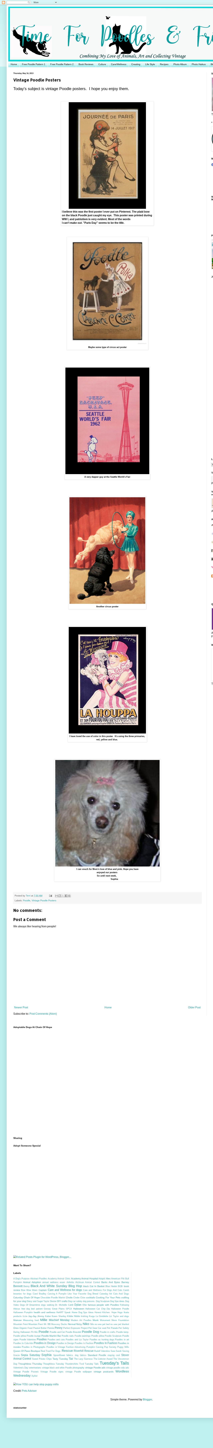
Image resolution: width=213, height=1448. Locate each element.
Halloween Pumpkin (23, 1312)
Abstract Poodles (38, 1278)
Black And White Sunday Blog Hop (56, 1286)
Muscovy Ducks (59, 1324)
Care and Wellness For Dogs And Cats (102, 1290)
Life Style (150, 64)
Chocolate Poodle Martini (53, 1297)
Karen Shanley (59, 1316)
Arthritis (70, 1282)
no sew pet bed (102, 1324)
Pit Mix (34, 1332)
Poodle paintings (83, 1336)
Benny (26, 1286)
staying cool (113, 1355)
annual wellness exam (53, 1282)
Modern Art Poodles (81, 1320)
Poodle (26, 900)
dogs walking (47, 1305)
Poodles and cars (56, 1339)
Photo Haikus (199, 64)
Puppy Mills (123, 1347)
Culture (102, 64)
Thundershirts (71, 1364)
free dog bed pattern (32, 1308)
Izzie (25, 1316)
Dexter (53, 1301)
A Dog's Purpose (21, 1278)
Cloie (82, 1297)
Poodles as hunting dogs (102, 1339)
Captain (43, 1290)
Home (14, 64)
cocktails (90, 1297)
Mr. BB (47, 1324)
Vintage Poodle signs (51, 1371)
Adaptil (102, 1278)
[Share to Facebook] (66, 895)
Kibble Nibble (73, 1316)
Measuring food (31, 1320)
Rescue (67, 1350)
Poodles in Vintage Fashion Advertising (66, 1347)
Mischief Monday (59, 1320)
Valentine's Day (20, 1367)
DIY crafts (62, 1301)
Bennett (17, 1286)
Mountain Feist (20, 1324)
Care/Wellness (118, 64)
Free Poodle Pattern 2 (62, 64)
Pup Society (110, 1347)
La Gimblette (102, 1316)
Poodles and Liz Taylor (77, 1339)
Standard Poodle (97, 1355)
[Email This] (56, 895)
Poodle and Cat (57, 1332)
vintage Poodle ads (95, 1367)
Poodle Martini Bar (51, 1335)
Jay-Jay (32, 1316)
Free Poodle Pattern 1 (33, 64)
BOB (120, 1286)
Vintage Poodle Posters (44, 900)
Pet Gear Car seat (97, 1328)
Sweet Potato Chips (42, 1359)
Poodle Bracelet (73, 1332)
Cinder (76, 1297)
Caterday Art (106, 1294)
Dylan (77, 1304)
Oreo (16, 1328)
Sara (113, 1351)
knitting (84, 1316)
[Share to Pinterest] (69, 895)
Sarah (118, 1351)
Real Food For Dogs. (51, 1351)
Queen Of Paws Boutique (26, 1351)
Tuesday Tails (92, 1364)
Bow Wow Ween (29, 1290)
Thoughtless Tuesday (53, 1364)
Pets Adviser (29, 1390)
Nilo (92, 1324)
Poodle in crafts (107, 1332)
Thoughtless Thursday (30, 1363)
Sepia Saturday (30, 1355)
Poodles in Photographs (33, 1347)
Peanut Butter (40, 1328)
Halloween (78, 1308)
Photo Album (180, 64)
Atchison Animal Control (87, 1282)
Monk (96, 1320)
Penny (58, 1327)
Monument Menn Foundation (114, 1320)
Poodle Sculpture (113, 1336)
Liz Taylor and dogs (119, 1316)
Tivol (81, 1364)
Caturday (18, 1297)
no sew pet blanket (119, 1324)
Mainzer (17, 1320)
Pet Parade (112, 1328)
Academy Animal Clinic (59, 1278)
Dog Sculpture (102, 1301)
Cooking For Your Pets (108, 1297)
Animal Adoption (32, 1282)
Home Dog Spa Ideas (83, 1312)
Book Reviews (86, 64)
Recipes (164, 64)
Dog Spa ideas (117, 1301)
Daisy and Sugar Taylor (38, 1301)
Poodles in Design (45, 1343)
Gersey (47, 1308)
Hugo (119, 1312)
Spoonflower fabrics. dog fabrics (69, 1355)
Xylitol (34, 1376)
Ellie (85, 1305)
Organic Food (26, 1328)
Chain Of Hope (32, 1297)
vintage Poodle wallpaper (78, 1371)
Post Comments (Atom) (43, 1013)
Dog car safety (75, 1301)
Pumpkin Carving (94, 1347)
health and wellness (44, 1312)
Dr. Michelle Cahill (64, 1305)
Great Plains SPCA (62, 1308)
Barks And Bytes (110, 1282)
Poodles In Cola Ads (23, 1343)
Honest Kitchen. (102, 1312)
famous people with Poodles (103, 1304)
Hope (113, 1312)
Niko (86, 1324)
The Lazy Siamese (83, 1359)
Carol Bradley (39, 1294)
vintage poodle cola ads (117, 1367)
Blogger (147, 1399)
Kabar (48, 1316)
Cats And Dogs (121, 1294)
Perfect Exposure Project (75, 1328)
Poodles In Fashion (105, 1343)
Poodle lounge (34, 1336)
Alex (108, 1278)
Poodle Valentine (27, 1339)
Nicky (79, 1324)
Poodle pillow (97, 1336)
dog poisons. (89, 1301)
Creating (135, 64)
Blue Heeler (111, 1286)
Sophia (46, 1355)
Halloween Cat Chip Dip (97, 1308)
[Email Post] (50, 895)
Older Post (194, 1007)
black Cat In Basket (94, 1286)
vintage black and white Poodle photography (63, 1367)
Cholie (69, 1297)
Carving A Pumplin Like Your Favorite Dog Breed (73, 1294)
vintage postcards (103, 1371)
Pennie (50, 1328)
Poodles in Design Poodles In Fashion (74, 1343)
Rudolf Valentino (102, 1351)
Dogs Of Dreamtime (30, 1305)
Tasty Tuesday (60, 1358)
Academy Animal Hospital (84, 1278)
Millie (43, 1320)
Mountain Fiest (35, 1324)
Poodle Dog (90, 1331)
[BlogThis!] (59, 895)
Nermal (72, 1324)
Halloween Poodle (120, 1308)
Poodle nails (68, 1336)
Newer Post (21, 1007)
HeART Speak (63, 1312)
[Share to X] (63, 895)
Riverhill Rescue (83, 1350)
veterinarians (35, 1367)
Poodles (42, 1339)
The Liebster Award (103, 1359)
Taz (71, 1358)
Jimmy (40, 1316)
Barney (125, 1282)
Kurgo (92, 1316)
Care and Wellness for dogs (65, 1290)
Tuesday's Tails (114, 1363)
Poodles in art (122, 1339)
